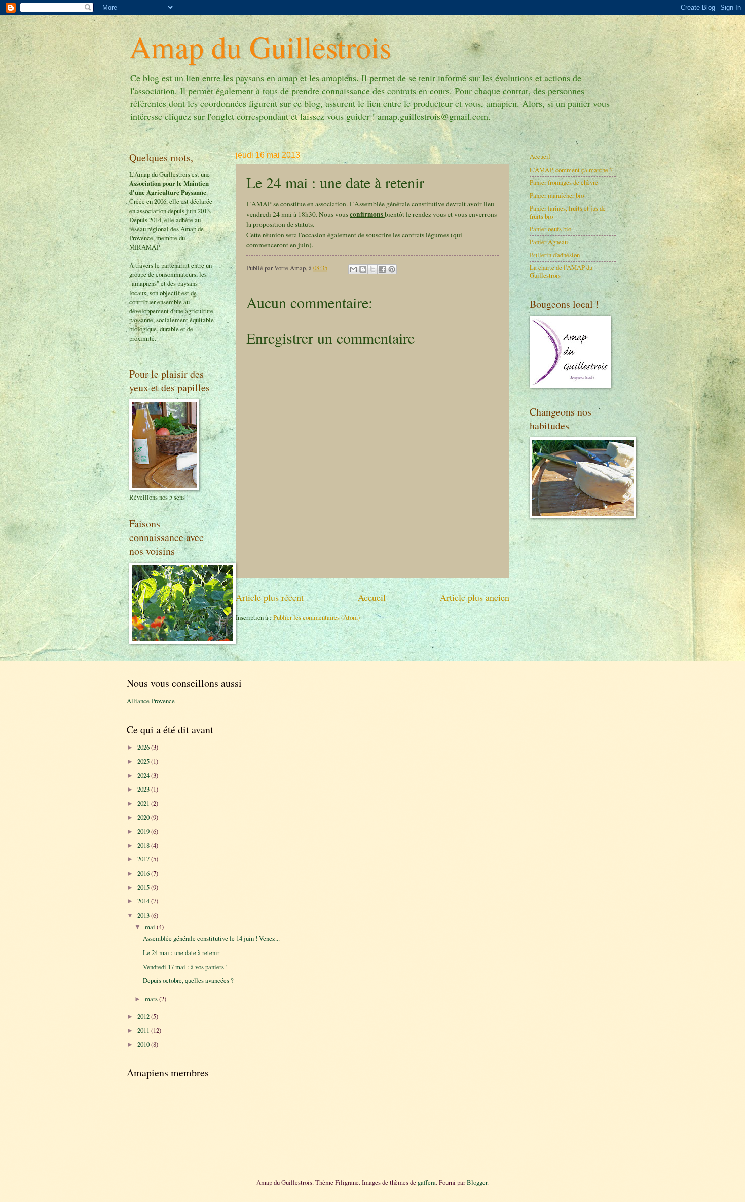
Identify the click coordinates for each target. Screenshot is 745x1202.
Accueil (372, 597)
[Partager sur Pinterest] (392, 269)
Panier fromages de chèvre (564, 182)
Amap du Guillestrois (260, 46)
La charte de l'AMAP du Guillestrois (561, 271)
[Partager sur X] (372, 269)
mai (151, 926)
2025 (144, 761)
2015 (144, 887)
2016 (144, 873)
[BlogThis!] (363, 269)
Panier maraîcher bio (557, 195)
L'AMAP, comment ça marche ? (571, 169)
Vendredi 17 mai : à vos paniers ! (185, 966)
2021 (144, 803)
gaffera (427, 1182)
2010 (144, 1044)
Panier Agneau (549, 241)
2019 (144, 831)
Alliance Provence (151, 701)
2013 (144, 915)
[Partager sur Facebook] (382, 269)
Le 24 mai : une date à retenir (181, 952)
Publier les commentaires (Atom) (316, 617)
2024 (144, 775)
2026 (144, 747)
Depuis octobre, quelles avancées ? (188, 980)
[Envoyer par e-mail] (353, 269)
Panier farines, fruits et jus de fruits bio (568, 211)
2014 (144, 900)
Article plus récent (270, 597)
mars (152, 998)
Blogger (477, 1182)
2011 (144, 1030)
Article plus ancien (474, 597)
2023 (144, 789)
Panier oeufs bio (550, 228)
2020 (144, 817)
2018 (144, 845)
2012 (144, 1016)
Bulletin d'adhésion (555, 254)
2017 (144, 858)
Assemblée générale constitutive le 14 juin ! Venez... (211, 938)
